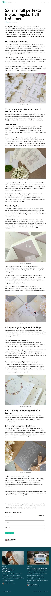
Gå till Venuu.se (44, 2)
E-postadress (8, 517)
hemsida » (32, 507)
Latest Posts (46, 591)
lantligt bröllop (25, 57)
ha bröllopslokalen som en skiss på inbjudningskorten (22, 434)
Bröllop (7, 22)
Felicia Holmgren (12, 539)
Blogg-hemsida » (12, 2)
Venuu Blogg (5, 591)
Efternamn (7, 527)
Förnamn (7, 522)
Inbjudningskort (13, 22)
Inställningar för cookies (37, 591)
